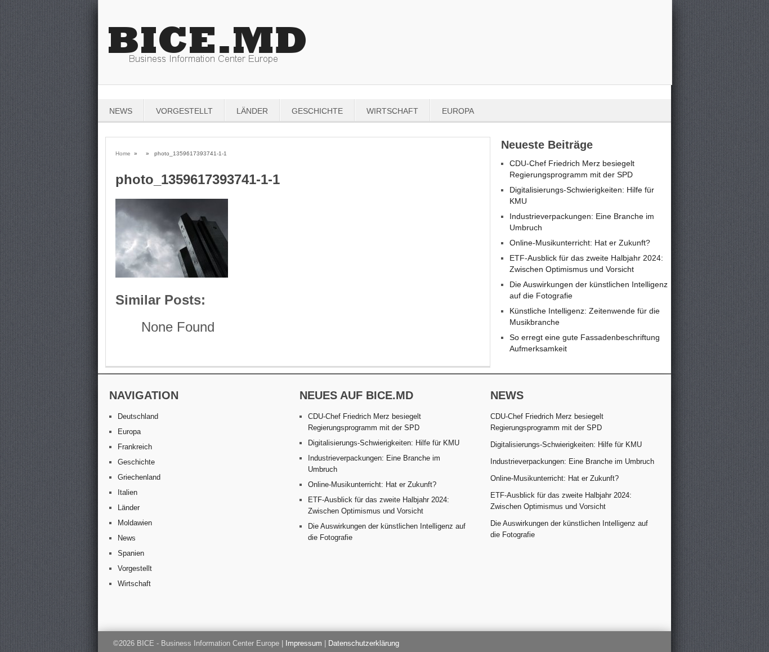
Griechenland (139, 477)
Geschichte (317, 110)
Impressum (303, 643)
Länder (252, 110)
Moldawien (135, 523)
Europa (458, 110)
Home (123, 153)
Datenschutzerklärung (363, 643)
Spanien (131, 553)
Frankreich (135, 447)
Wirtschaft (392, 110)
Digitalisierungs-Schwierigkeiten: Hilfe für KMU (383, 443)
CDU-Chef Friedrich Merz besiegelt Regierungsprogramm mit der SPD (546, 422)
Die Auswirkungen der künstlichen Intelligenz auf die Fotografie (569, 529)
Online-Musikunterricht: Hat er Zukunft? (579, 242)
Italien (127, 492)
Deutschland (138, 416)
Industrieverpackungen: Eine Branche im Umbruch (572, 461)
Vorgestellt (184, 110)
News (120, 110)
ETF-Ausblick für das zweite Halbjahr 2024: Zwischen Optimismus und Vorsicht (561, 501)
